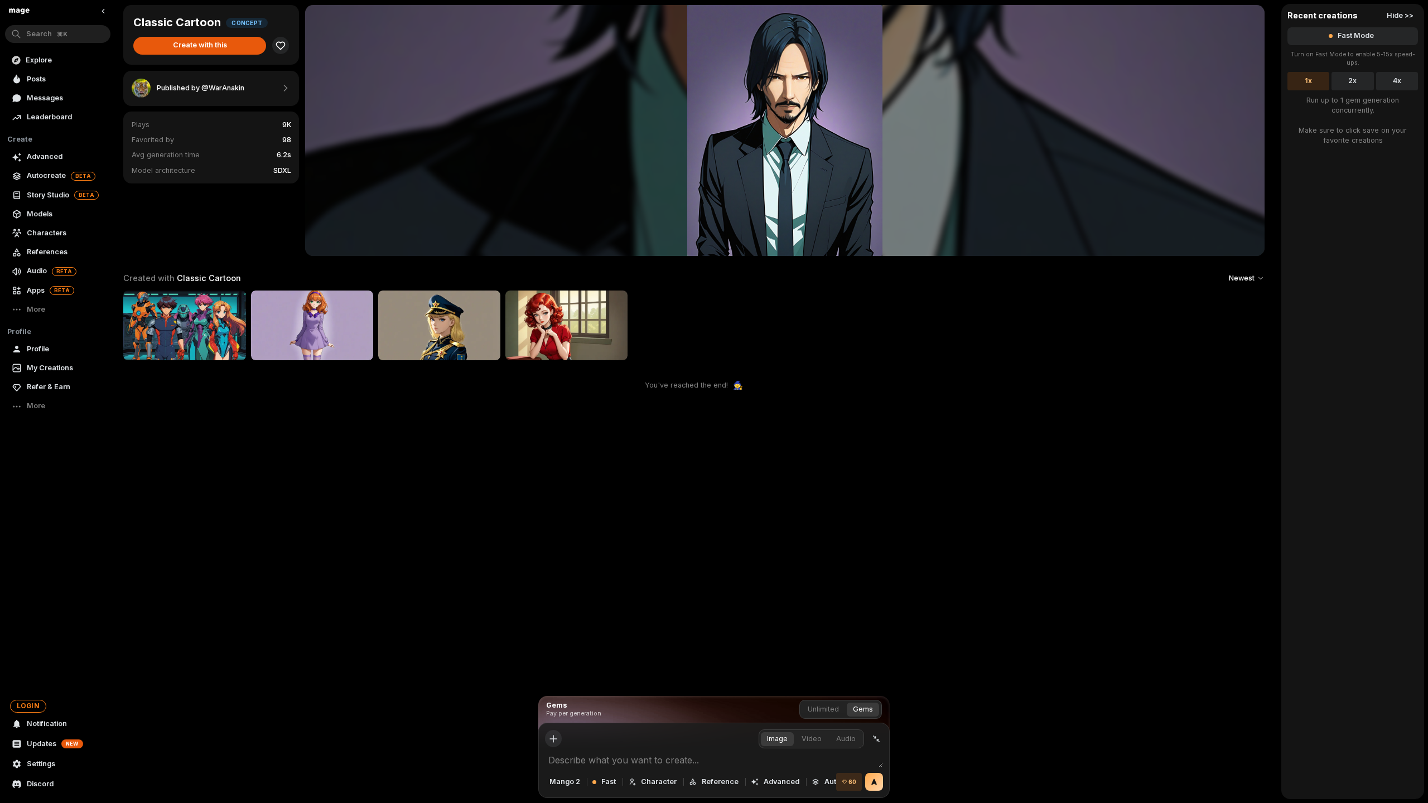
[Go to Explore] (19, 11)
